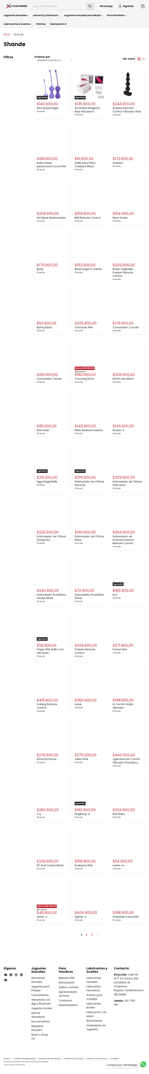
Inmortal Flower (47, 759)
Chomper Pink (84, 327)
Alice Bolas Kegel (47, 108)
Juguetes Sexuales (15, 15)
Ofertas (41, 24)
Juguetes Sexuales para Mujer (82, 15)
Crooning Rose (84, 378)
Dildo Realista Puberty (89, 430)
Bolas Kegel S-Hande (88, 269)
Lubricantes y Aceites (17, 24)
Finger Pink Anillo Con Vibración (50, 651)
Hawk (78, 704)
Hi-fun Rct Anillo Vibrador (123, 705)
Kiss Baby (119, 814)
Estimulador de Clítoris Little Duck (127, 483)
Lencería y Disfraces (45, 15)
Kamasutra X (58, 24)
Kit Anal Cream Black (50, 865)
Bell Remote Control (87, 217)
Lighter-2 (80, 916)
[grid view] (139, 59)
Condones (65, 1000)
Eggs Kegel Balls (47, 481)
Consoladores (40, 995)
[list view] (143, 59)
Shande (41, 111)
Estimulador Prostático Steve (89, 596)
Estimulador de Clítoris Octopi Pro (51, 538)
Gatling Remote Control (47, 705)
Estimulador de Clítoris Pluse (89, 538)
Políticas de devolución (50, 1058)
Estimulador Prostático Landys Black (51, 596)
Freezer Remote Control (85, 651)
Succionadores (40, 1021)
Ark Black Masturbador (51, 217)
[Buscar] (90, 6)
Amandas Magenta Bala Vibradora (87, 109)
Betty (40, 269)
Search (7, 1058)
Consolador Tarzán (49, 378)
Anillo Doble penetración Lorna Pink (51, 164)
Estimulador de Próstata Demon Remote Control (123, 540)
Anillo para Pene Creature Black (85, 164)
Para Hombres (116, 15)
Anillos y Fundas (68, 987)
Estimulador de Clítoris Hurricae (89, 483)
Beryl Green (120, 217)
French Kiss (120, 649)
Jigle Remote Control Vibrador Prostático (126, 760)
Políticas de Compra (74, 1058)
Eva (115, 594)
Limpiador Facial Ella (126, 916)
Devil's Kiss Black (123, 378)
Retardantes (66, 982)
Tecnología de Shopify (14, 1064)
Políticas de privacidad (25, 1058)
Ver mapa (120, 994)
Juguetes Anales (41, 1008)
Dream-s (118, 430)
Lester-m (118, 865)
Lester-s (42, 916)
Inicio (7, 34)
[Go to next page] (97, 935)
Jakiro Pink (81, 759)
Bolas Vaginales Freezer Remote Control (123, 272)
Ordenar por (42, 57)
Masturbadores (68, 1005)
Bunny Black (44, 327)
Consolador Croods (126, 327)
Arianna (118, 163)
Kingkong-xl (82, 814)
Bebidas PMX (66, 978)
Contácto (114, 1058)
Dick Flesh (43, 430)
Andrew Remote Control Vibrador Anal (127, 109)
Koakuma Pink (84, 865)
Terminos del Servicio (97, 1058)
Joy (39, 814)
